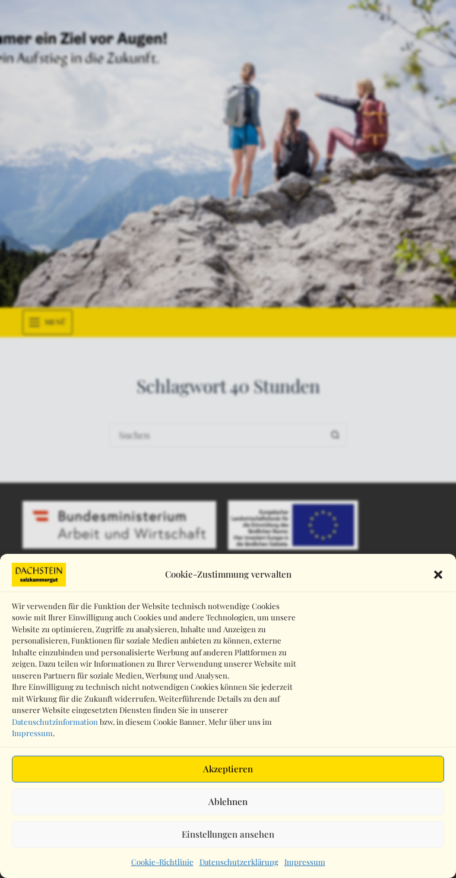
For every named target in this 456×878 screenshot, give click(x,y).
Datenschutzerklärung (239, 862)
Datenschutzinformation (55, 722)
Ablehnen (228, 801)
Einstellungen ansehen (228, 834)
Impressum (32, 733)
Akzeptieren (228, 769)
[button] (438, 575)
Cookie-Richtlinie (162, 862)
